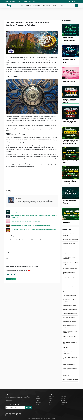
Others (60, 5)
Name (7, 252)
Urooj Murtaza (63, 398)
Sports (20, 1)
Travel (50, 406)
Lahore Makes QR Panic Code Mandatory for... (69, 374)
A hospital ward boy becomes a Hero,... (70, 253)
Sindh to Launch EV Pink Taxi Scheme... (70, 379)
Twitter (20, 190)
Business (50, 402)
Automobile (28, 5)
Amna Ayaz (63, 396)
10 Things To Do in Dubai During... (69, 317)
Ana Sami (63, 404)
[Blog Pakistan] (10, 5)
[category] (24, 27)
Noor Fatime (63, 406)
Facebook (14, 190)
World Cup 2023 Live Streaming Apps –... (70, 291)
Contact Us (38, 402)
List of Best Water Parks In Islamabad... (70, 239)
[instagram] (74, 1)
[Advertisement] (32, 180)
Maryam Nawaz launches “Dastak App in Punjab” (70, 263)
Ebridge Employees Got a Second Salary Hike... (69, 300)
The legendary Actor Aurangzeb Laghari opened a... (69, 258)
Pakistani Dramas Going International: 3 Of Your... (70, 244)
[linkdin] (72, 1)
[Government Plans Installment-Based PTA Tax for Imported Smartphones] (8, 225)
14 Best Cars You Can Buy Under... (69, 277)
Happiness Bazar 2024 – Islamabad (70, 249)
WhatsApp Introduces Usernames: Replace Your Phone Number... (70, 363)
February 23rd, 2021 (18, 27)
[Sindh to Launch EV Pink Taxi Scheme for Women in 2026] (8, 221)
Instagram (27, 190)
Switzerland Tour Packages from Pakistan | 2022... (69, 352)
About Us (38, 398)
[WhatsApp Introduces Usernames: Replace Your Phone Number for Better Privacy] (8, 212)
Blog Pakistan (9, 394)
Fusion (25, 1)
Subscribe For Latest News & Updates (14, 404)
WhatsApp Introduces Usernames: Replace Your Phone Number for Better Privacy (33, 212)
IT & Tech (21, 5)
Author (62, 394)
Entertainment (51, 408)
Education (27, 27)
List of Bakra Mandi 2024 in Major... (70, 268)
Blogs (37, 400)
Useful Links (39, 394)
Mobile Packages (46, 5)
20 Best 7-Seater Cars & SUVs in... (69, 347)
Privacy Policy (39, 408)
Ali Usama (10, 27)
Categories (51, 394)
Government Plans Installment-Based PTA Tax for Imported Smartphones (31, 225)
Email (7, 258)
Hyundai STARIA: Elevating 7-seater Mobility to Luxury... (70, 332)
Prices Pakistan (31, 1)
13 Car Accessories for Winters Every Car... (70, 343)
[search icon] (76, 5)
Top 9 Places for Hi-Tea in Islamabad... (70, 281)
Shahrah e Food (13, 1)
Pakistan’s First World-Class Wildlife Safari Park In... (70, 369)
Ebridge (53, 418)
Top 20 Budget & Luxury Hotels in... (69, 295)
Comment (8, 242)
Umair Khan (63, 409)
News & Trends (36, 5)
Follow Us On (9, 412)
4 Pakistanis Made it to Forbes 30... (69, 305)
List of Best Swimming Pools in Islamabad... (69, 234)
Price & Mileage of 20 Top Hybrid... (69, 286)
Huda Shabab (64, 402)
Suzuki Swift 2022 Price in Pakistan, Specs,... (69, 326)
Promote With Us (39, 406)
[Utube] (20, 414)
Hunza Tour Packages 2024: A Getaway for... (69, 273)
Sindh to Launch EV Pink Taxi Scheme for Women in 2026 (26, 221)
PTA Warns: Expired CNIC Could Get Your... (70, 358)
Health (7, 1)
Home (37, 396)
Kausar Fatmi (63, 400)
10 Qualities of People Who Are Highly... (70, 309)
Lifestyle (54, 5)
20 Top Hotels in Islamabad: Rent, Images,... (69, 337)
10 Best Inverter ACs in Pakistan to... (70, 321)
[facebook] (67, 1)
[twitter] (69, 1)
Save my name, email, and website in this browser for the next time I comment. (22, 266)
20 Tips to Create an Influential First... (70, 313)
